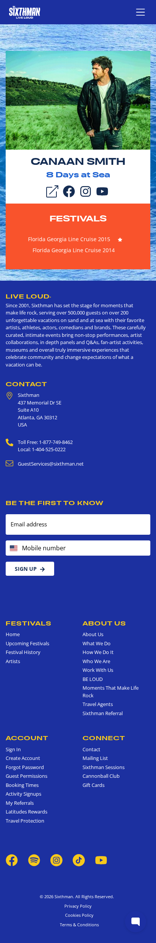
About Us (104, 623)
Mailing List (95, 758)
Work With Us (98, 670)
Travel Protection (25, 820)
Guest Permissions (26, 775)
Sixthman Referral (103, 713)
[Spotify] (34, 859)
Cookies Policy (78, 915)
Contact (26, 384)
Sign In (13, 749)
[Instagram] (86, 190)
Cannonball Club (101, 775)
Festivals (78, 218)
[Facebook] (69, 190)
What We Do (97, 643)
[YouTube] (102, 190)
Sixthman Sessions (104, 767)
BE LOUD (93, 679)
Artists (13, 661)
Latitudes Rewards (26, 811)
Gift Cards (94, 785)
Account (27, 738)
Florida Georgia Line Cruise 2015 (69, 239)
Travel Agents (98, 704)
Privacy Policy (78, 906)
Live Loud (28, 296)
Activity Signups (23, 793)
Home (13, 634)
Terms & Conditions (78, 924)
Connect (104, 738)
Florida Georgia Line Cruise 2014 (74, 250)
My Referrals (20, 802)
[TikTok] (79, 859)
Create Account (23, 758)
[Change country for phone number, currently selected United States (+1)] (13, 548)
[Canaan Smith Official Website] (78, 99)
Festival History (23, 652)
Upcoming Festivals (27, 643)
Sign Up (26, 569)
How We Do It (98, 652)
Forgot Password (25, 767)
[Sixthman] (24, 12)
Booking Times (22, 785)
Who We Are (96, 661)
